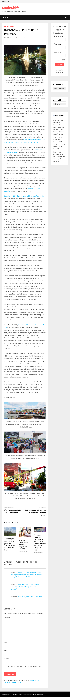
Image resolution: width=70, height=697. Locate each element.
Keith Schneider (11, 38)
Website (6, 658)
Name (6, 642)
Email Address (59, 36)
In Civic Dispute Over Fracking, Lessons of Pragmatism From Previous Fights (10, 543)
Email (6, 650)
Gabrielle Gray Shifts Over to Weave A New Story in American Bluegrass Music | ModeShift (25, 586)
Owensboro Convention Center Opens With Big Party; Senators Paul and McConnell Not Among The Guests (40, 542)
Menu (6, 17)
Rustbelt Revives (9, 26)
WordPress (34, 694)
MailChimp (59, 72)
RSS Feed (61, 116)
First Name (57, 44)
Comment (7, 617)
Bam (41, 694)
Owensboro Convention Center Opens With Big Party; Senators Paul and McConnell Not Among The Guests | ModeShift (26, 574)
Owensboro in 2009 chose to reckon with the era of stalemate (24, 196)
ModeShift (10, 7)
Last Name (57, 52)
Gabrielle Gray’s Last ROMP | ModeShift (29, 597)
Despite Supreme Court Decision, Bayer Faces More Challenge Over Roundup (59, 156)
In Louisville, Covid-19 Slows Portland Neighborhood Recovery (24, 544)
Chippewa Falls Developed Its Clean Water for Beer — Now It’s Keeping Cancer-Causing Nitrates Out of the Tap (58, 127)
